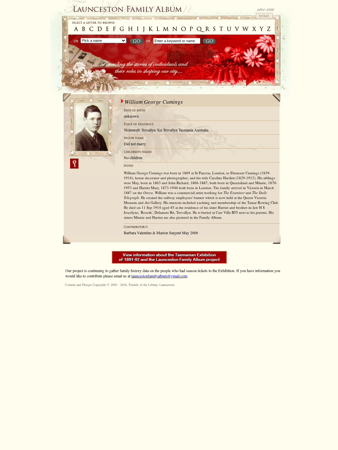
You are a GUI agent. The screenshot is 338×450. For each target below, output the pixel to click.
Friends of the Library (143, 284)
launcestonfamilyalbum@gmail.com (159, 275)
